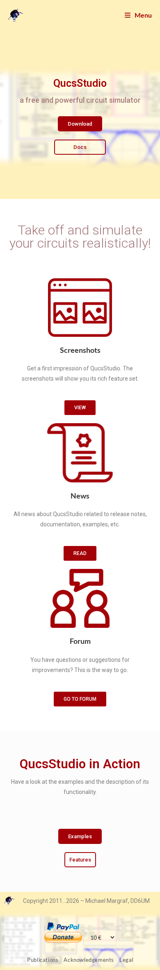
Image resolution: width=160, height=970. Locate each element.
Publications (42, 959)
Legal (126, 959)
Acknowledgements (89, 959)
